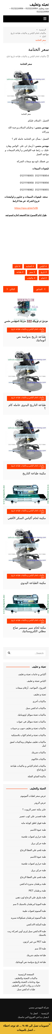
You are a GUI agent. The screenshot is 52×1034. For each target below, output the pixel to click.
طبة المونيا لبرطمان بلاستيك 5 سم (29, 904)
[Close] (49, 1024)
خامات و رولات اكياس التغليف (26, 985)
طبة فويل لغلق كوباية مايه (33, 823)
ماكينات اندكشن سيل (36, 708)
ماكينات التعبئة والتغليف (26, 978)
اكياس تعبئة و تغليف (36, 681)
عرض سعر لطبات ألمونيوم (33, 796)
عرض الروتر (40, 803)
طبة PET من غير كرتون (34, 942)
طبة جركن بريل (38, 843)
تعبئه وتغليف (39, 4)
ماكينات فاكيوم (38, 759)
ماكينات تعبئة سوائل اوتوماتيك (32, 715)
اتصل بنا (34, 1013)
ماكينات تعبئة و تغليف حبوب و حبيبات (28, 728)
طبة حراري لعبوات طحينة (33, 836)
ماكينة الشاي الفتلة (37, 776)
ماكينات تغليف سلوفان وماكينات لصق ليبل (28, 744)
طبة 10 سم (40, 948)
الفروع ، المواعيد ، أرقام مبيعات (31, 688)
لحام (43, 278)
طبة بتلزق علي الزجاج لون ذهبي (30, 897)
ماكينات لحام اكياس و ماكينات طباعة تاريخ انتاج (26, 56)
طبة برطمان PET (37, 890)
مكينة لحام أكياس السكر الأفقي (27, 518)
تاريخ (43, 272)
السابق (39, 289)
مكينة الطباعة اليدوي (33, 583)
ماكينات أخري (39, 701)
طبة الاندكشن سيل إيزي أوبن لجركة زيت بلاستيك (26, 933)
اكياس (42, 266)
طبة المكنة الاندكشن (36, 924)
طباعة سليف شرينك (36, 955)
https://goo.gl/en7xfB (26, 208)
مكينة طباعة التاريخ (34, 473)
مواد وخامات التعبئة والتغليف (26, 982)
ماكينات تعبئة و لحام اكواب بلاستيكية (28, 735)
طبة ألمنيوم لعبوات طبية (34, 911)
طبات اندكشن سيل (26, 989)
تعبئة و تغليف (40, 694)
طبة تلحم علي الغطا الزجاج (33, 850)
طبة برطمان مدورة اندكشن (33, 884)
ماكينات (30, 278)
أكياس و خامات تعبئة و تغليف (32, 674)
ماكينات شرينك (38, 752)
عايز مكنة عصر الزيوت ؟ (34, 809)
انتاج (16, 266)
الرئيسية (45, 1013)
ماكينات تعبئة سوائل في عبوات (31, 721)
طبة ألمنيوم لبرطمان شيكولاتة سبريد (28, 918)
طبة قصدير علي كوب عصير (32, 816)
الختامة (29, 266)
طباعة (19, 272)
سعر (31, 272)
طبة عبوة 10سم (38, 830)
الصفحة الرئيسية (26, 974)
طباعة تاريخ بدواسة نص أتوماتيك (30, 962)
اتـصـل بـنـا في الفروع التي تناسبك (33, 1017)
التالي (12, 289)
